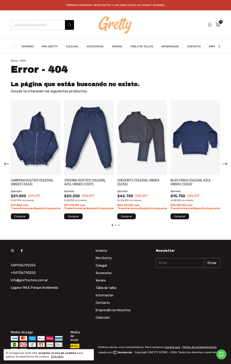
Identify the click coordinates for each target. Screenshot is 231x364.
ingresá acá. (172, 347)
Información (170, 46)
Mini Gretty (50, 46)
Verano (117, 46)
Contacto (194, 46)
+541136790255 (23, 273)
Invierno (28, 46)
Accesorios (95, 46)
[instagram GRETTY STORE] (12, 251)
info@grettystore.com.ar (29, 280)
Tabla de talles (141, 46)
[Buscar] (69, 25)
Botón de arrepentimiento (200, 347)
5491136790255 (23, 265)
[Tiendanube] (115, 353)
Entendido (57, 356)
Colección (103, 318)
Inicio (14, 60)
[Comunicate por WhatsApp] (221, 354)
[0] (217, 24)
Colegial (72, 46)
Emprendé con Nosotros (113, 310)
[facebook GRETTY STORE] (21, 251)
